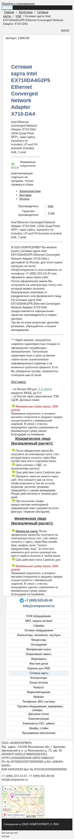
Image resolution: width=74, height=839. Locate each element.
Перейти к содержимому (18, 3)
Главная (9, 12)
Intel (18, 16)
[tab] (41, 191)
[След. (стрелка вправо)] (7, 836)
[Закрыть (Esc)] (3, 832)
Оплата (24, 198)
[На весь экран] (11, 832)
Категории (26, 12)
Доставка (25, 195)
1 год (51, 213)
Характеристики (30, 191)
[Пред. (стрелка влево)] (3, 836)
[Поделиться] (7, 832)
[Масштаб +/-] (15, 832)
